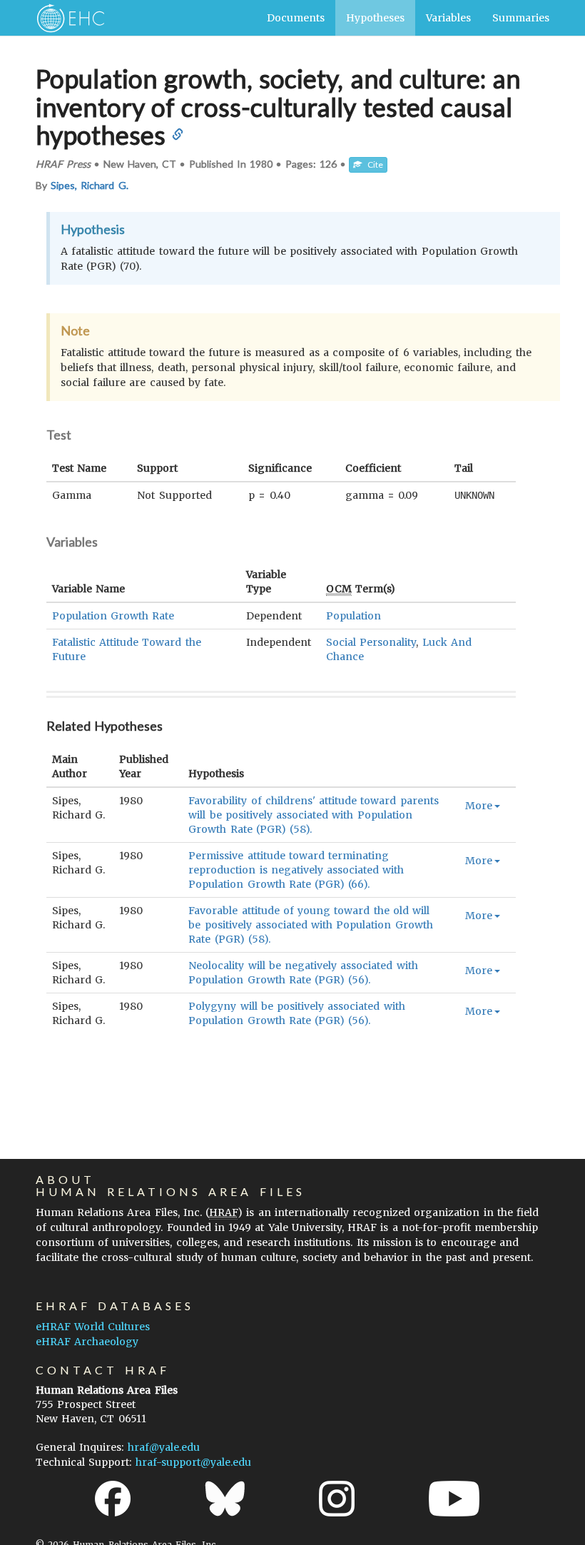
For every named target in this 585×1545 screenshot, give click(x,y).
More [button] (478, 805)
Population (353, 615)
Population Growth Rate (113, 615)
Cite (372, 164)
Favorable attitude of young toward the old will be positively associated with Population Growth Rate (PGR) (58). (310, 925)
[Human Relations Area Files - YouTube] (454, 1498)
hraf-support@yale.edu (193, 1462)
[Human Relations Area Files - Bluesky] (225, 1498)
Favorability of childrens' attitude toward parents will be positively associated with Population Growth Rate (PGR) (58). (313, 815)
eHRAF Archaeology (87, 1341)
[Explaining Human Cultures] (66, 18)
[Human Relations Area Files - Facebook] (112, 1498)
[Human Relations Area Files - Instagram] (336, 1498)
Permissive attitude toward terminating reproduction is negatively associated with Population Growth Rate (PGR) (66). (296, 870)
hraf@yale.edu (164, 1447)
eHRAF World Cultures (93, 1326)
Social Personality (371, 642)
